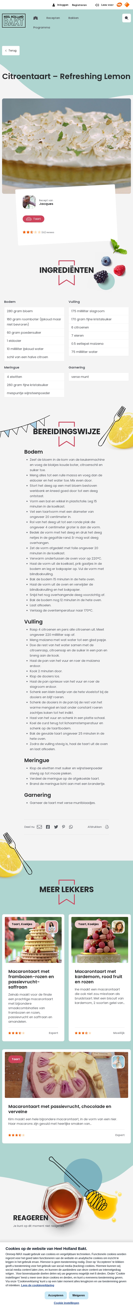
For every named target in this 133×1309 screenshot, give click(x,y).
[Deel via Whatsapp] (71, 827)
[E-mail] (39, 827)
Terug (12, 51)
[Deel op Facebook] (48, 827)
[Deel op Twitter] (56, 827)
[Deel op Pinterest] (63, 827)
